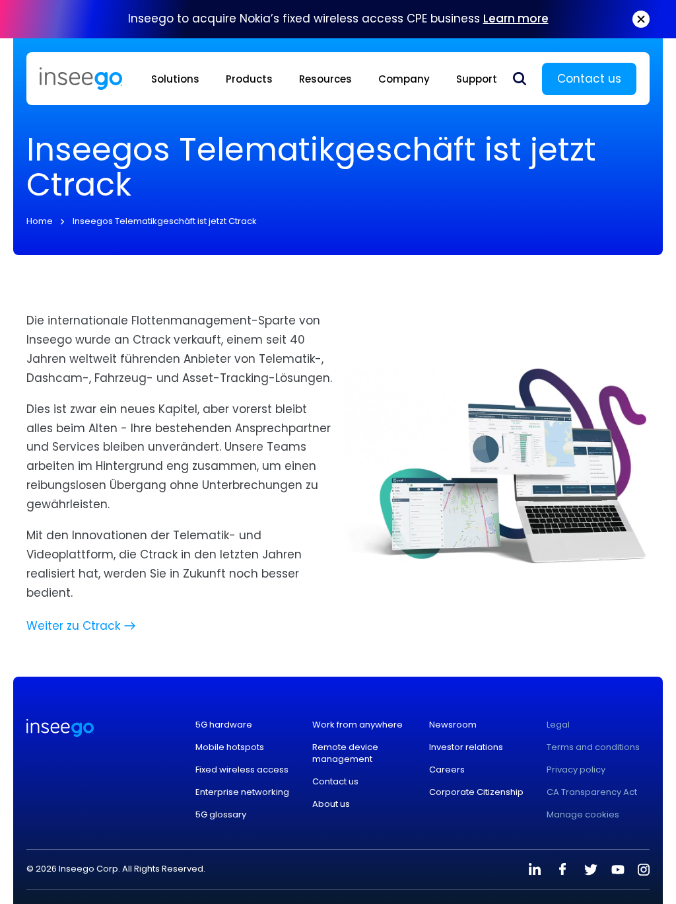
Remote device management (345, 753)
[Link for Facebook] (562, 870)
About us (331, 804)
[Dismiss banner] (641, 19)
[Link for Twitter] (590, 870)
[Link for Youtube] (618, 870)
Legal (558, 725)
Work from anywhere (357, 725)
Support (476, 79)
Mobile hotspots (229, 747)
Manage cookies (583, 815)
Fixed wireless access (241, 770)
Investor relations (466, 747)
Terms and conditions (593, 747)
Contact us (589, 79)
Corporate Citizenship (476, 792)
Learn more (516, 18)
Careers (447, 770)
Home (39, 221)
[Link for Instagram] (644, 870)
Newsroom (453, 725)
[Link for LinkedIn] (535, 870)
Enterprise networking (242, 792)
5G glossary (220, 815)
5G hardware (223, 725)
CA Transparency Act (592, 792)
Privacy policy (576, 770)
